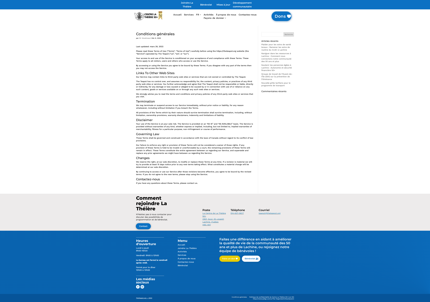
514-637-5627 (237, 213)
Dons (280, 16)
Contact (143, 226)
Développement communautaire (242, 4)
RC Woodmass (144, 38)
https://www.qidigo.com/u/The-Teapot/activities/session (273, 299)
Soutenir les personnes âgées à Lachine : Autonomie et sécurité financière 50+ (276, 68)
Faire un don (228, 258)
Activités (209, 15)
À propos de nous (226, 15)
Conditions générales (239, 297)
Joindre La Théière (187, 4)
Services (189, 15)
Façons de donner (214, 18)
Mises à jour (223, 4)
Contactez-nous (248, 15)
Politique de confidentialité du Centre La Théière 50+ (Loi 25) (271, 297)
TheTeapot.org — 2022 (144, 298)
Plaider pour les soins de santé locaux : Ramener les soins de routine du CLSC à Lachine (276, 47)
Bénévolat (206, 4)
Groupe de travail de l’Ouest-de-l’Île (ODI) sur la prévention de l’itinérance (276, 76)
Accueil (177, 15)
